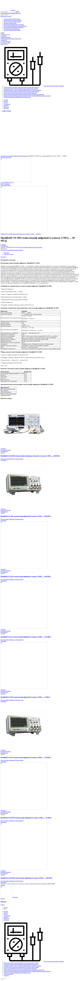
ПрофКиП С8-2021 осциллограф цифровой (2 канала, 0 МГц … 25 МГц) (25, 697)
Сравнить (3, 244)
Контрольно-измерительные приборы (14, 24)
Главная (3, 156)
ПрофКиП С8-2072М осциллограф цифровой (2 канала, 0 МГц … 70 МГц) (26, 817)
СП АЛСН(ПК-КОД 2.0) (7, 182)
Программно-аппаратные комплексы (13, 27)
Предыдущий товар (6, 157)
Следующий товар (5, 185)
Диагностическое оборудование (12, 21)
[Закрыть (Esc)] (1, 978)
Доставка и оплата (9, 254)
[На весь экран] (4, 978)
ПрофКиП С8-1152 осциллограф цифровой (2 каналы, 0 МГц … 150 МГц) (26, 637)
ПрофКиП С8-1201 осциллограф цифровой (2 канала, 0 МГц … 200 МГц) (26, 516)
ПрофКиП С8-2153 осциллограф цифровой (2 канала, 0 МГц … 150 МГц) (26, 757)
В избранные (4, 246)
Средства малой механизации (12, 28)
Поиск (17, 11)
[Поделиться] (2, 978)
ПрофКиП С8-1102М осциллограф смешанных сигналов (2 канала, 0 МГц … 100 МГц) (30, 456)
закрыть (3, 904)
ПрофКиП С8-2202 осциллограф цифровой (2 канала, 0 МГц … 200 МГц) (26, 576)
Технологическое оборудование (12, 30)
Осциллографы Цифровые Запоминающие (15, 26)
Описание (6, 252)
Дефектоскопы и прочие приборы (13, 20)
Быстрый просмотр (6, 450)
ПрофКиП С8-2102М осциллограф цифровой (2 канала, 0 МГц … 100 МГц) (26, 878)
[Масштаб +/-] (6, 978)
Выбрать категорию (6, 16)
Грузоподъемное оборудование (12, 19)
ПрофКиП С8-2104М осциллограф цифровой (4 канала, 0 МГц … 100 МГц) (21, 234)
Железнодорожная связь (10, 23)
